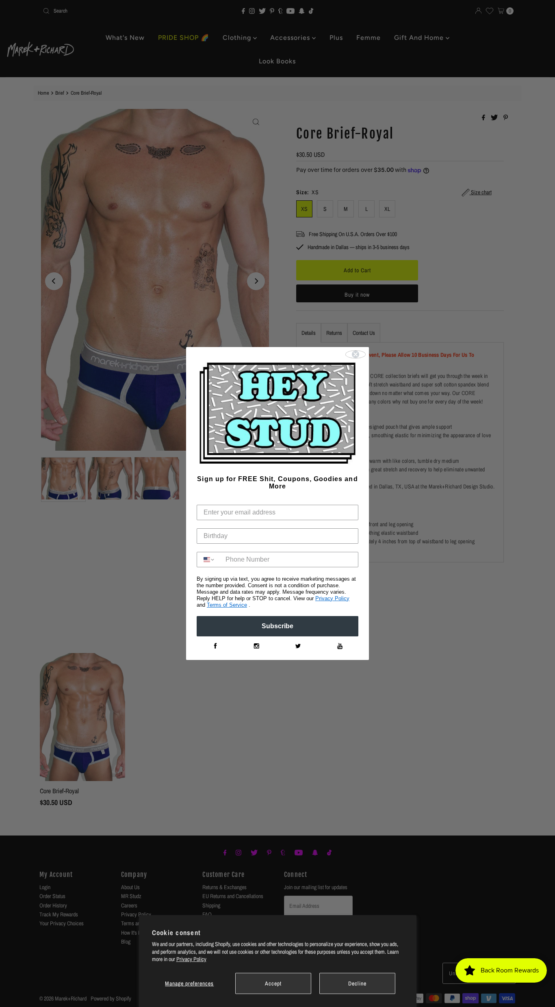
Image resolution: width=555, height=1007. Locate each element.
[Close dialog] (355, 354)
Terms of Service (227, 605)
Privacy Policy (191, 959)
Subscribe (277, 626)
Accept (273, 983)
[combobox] (209, 559)
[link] (215, 646)
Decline (357, 983)
